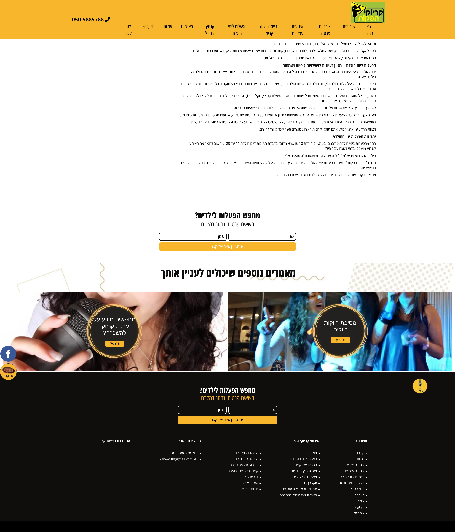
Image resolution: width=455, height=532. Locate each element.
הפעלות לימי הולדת (352, 483)
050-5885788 (88, 19)
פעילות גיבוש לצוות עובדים (300, 489)
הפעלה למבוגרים (247, 459)
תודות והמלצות (249, 489)
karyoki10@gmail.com (176, 459)
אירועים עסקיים (354, 471)
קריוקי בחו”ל (356, 489)
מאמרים (187, 26)
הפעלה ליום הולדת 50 (303, 459)
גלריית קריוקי (250, 477)
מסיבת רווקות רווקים (304, 471)
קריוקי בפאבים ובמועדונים (242, 471)
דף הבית (359, 453)
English (148, 26)
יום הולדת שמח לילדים (244, 465)
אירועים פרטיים (354, 465)
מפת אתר (311, 453)
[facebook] (8, 354)
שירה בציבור (250, 483)
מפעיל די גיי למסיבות (304, 477)
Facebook (121, 452)
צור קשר (359, 513)
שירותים (349, 26)
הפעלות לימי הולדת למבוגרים (298, 495)
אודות (168, 26)
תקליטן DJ (310, 483)
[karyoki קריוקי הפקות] (368, 12)
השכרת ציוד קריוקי (352, 477)
